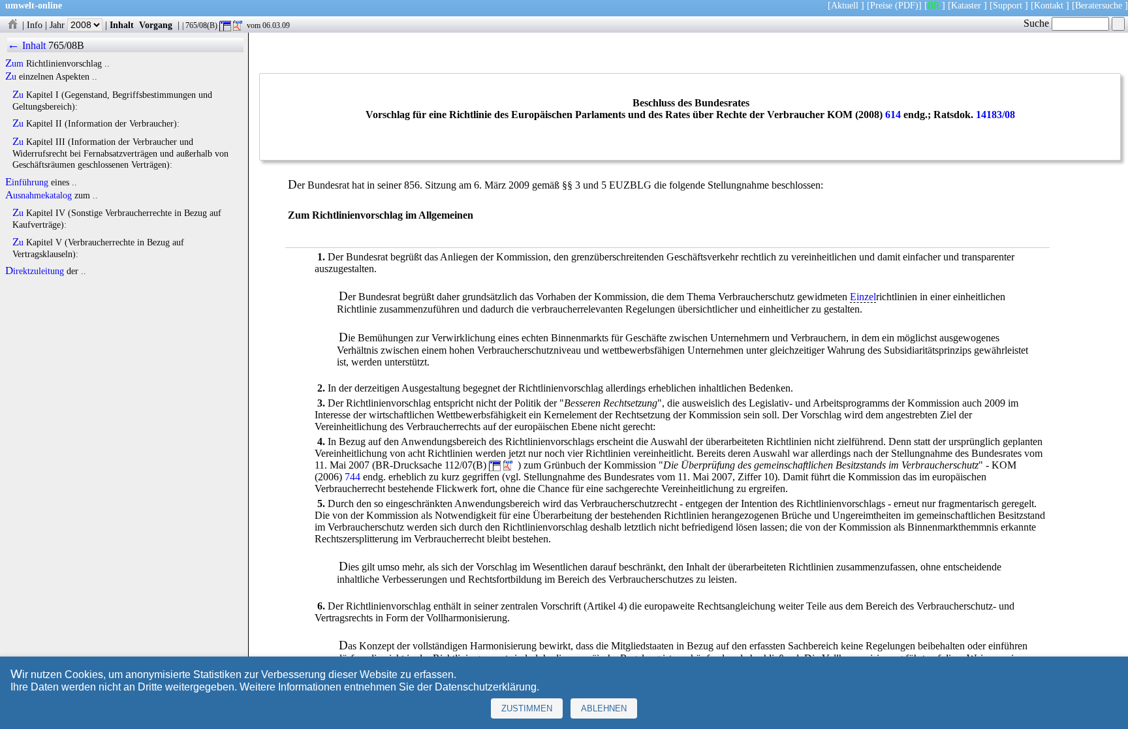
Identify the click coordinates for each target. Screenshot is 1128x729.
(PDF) (906, 5)
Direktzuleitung (34, 271)
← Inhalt (26, 45)
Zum (14, 63)
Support (1007, 5)
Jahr (58, 25)
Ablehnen (604, 708)
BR (933, 5)
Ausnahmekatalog (38, 195)
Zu (10, 76)
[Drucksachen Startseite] (12, 25)
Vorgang (155, 25)
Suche (1038, 23)
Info (34, 25)
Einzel (863, 296)
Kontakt (1048, 5)
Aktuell (844, 5)
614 (893, 114)
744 (352, 476)
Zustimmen (526, 708)
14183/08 (995, 114)
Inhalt (122, 25)
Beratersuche (1098, 5)
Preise (881, 5)
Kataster (966, 5)
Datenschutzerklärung (486, 686)
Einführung (26, 182)
